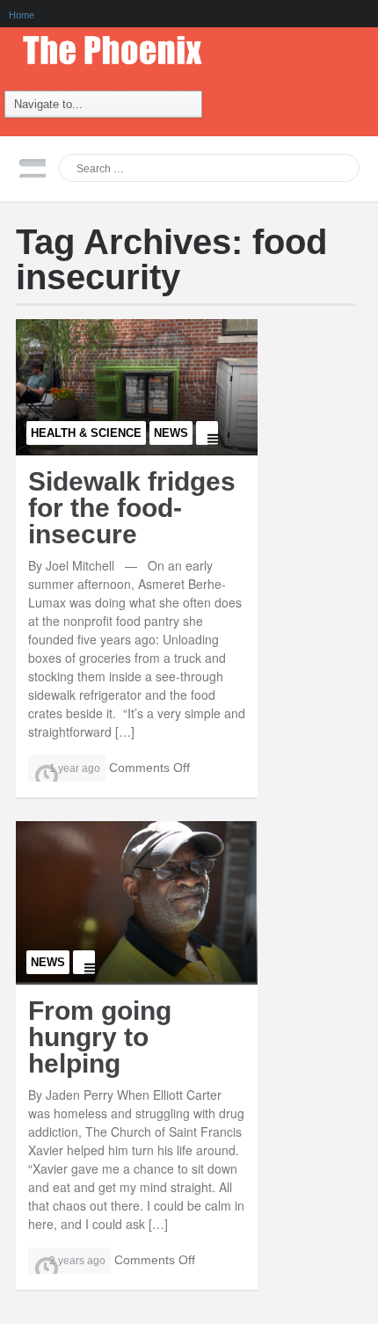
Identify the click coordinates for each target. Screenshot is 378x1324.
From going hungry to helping (99, 1037)
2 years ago (77, 1261)
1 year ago (74, 768)
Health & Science (86, 433)
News (171, 433)
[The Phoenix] (122, 45)
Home (21, 15)
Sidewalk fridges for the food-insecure (132, 508)
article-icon (207, 433)
